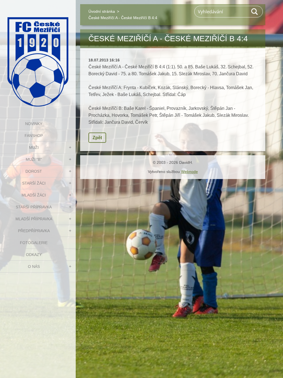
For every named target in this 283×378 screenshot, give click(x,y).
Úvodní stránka (101, 11)
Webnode (189, 171)
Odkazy (34, 254)
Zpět (97, 137)
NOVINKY (33, 123)
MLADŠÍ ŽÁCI (34, 195)
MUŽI (34, 147)
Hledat (254, 11)
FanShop (34, 135)
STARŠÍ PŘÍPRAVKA (34, 207)
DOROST (33, 171)
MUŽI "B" (34, 159)
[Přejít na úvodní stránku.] (38, 55)
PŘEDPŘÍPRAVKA (34, 231)
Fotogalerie (34, 242)
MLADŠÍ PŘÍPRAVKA (33, 219)
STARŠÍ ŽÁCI (34, 183)
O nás (34, 266)
